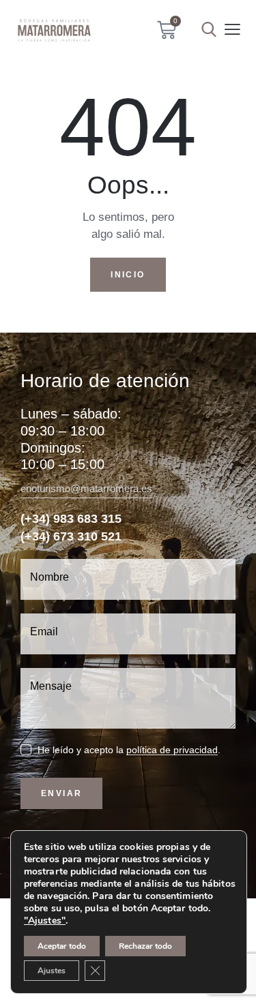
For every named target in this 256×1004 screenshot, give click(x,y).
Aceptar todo (62, 946)
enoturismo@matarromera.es (86, 488)
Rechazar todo (145, 946)
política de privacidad (172, 750)
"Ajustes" (45, 921)
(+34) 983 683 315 (71, 519)
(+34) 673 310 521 (71, 536)
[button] (232, 29)
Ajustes (52, 970)
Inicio (128, 274)
